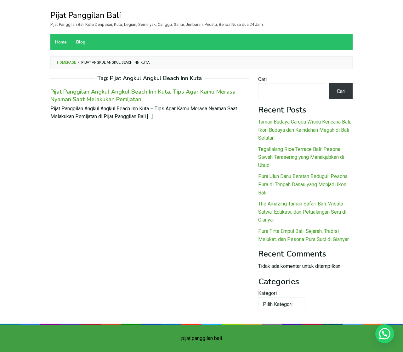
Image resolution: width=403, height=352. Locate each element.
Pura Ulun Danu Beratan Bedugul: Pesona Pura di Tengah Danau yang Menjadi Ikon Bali (303, 184)
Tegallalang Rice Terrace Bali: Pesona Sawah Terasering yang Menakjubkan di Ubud (301, 157)
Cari (262, 79)
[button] (384, 333)
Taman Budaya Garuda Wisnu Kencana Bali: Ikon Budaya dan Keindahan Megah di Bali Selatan (304, 130)
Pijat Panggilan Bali (85, 15)
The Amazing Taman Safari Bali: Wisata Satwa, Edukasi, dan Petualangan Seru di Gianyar (302, 212)
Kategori (267, 293)
